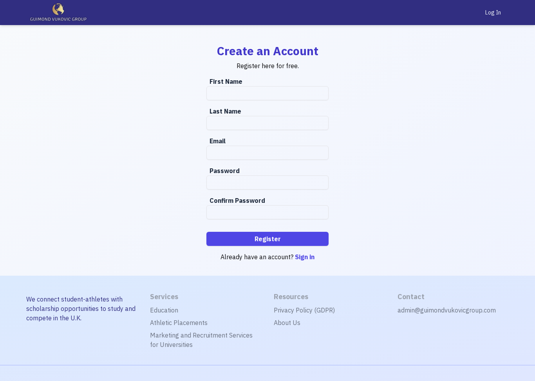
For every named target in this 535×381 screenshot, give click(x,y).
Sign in (304, 257)
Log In (493, 12)
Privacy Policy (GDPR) (304, 310)
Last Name (225, 111)
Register (268, 239)
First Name (226, 81)
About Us (287, 323)
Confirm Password (237, 200)
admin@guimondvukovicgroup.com (447, 310)
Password (225, 171)
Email (218, 141)
